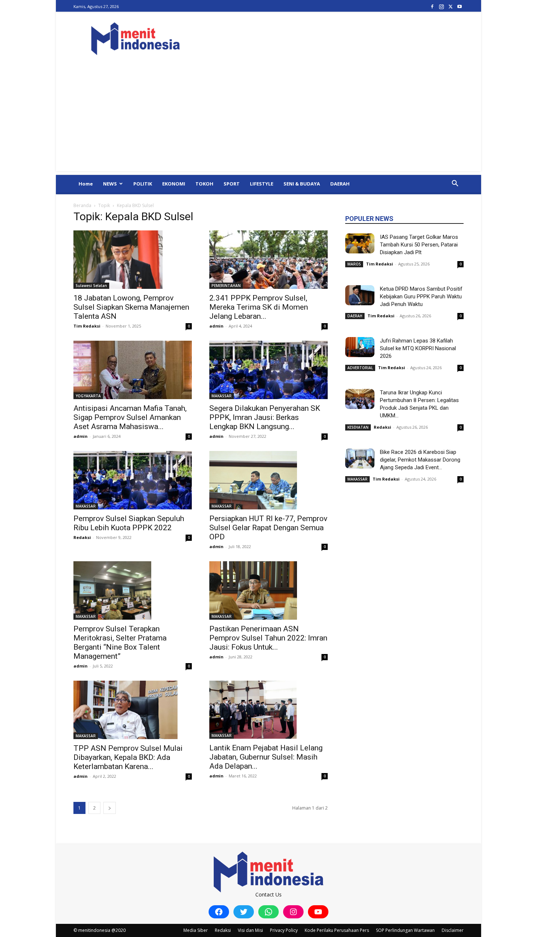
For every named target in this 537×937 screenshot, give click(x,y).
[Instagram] (441, 6)
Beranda (82, 205)
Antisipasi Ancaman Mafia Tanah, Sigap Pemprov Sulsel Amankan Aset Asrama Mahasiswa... (130, 417)
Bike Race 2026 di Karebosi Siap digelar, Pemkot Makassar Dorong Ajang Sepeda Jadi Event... (420, 460)
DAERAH (340, 183)
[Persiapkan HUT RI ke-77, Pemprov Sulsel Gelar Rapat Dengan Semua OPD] (268, 480)
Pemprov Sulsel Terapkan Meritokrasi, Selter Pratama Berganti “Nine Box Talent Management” (120, 642)
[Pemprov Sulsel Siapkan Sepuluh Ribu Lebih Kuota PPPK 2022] (132, 480)
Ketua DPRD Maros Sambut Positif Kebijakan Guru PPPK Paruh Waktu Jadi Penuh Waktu (421, 296)
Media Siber (195, 930)
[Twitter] (450, 6)
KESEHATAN (358, 427)
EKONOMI (173, 183)
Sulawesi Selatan (91, 285)
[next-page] (109, 808)
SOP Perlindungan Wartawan (405, 930)
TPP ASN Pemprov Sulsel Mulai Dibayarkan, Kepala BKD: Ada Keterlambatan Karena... (128, 757)
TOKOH (204, 183)
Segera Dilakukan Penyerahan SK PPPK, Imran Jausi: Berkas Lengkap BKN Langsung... (264, 417)
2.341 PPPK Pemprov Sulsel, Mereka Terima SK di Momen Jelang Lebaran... (258, 307)
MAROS (354, 264)
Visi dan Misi (250, 930)
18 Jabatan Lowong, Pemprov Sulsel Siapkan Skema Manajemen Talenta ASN (131, 307)
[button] (455, 184)
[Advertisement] (268, 120)
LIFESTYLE (261, 183)
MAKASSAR (222, 395)
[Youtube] (460, 6)
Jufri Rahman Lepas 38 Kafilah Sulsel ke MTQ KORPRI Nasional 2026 (418, 348)
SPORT (232, 183)
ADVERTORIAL (360, 367)
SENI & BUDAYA (301, 183)
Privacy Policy (284, 930)
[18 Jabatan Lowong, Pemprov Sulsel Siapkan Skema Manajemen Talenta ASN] (132, 259)
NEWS (110, 183)
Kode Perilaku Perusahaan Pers (337, 930)
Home (86, 183)
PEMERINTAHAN (226, 285)
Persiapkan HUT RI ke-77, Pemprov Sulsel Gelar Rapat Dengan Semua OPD (268, 527)
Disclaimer (453, 930)
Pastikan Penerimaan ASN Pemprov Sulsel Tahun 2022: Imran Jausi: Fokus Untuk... (268, 637)
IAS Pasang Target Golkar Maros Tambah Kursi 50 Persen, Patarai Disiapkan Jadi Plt (419, 245)
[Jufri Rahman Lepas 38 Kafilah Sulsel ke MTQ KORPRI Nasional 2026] (359, 347)
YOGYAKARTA (88, 395)
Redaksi (82, 537)
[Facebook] (432, 6)
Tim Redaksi (86, 326)
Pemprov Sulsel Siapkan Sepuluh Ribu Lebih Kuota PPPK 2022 (128, 523)
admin (216, 326)
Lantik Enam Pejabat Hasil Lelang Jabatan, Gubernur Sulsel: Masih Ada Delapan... (266, 756)
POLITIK (142, 183)
